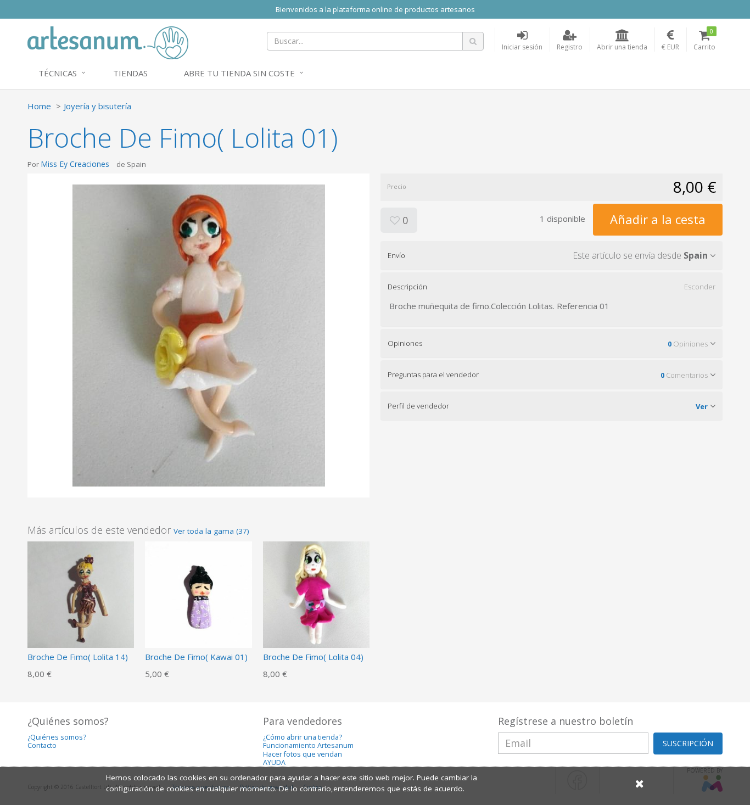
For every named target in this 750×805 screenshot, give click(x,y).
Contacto (42, 745)
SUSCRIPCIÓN (688, 743)
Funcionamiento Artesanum (308, 745)
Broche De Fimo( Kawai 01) (196, 656)
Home (39, 105)
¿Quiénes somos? (56, 737)
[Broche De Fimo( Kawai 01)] (198, 593)
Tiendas (130, 73)
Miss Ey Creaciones (75, 164)
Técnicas (57, 73)
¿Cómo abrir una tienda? (302, 737)
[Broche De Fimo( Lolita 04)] (316, 593)
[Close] (639, 783)
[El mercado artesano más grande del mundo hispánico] (107, 41)
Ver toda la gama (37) (211, 531)
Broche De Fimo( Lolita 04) (313, 656)
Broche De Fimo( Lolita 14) (77, 656)
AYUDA (274, 762)
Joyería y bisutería (97, 105)
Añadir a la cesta (658, 219)
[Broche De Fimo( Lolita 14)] (80, 593)
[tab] (551, 255)
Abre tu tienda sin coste (239, 73)
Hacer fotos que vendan (302, 754)
